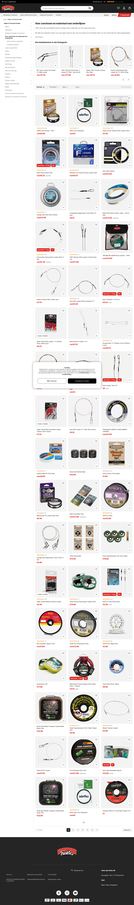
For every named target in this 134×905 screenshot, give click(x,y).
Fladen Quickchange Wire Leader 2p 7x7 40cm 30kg (119, 71)
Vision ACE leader (75, 556)
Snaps (7, 51)
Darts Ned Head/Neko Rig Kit (112, 770)
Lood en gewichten (11, 48)
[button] (117, 1)
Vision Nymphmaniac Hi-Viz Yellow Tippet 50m (83, 729)
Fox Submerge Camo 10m (78, 770)
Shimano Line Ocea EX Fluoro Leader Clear (83, 173)
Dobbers (7, 74)
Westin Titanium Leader (110, 728)
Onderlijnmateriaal (12, 44)
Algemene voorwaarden (34, 874)
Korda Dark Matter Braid (77, 472)
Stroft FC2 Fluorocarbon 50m (79, 643)
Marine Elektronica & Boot (28, 15)
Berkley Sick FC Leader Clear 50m (48, 515)
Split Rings (8, 64)
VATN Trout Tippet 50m (110, 643)
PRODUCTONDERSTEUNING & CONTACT (15, 880)
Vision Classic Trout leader (111, 473)
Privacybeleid (52, 874)
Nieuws (106, 15)
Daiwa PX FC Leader (43, 770)
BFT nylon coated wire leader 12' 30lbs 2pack (46, 71)
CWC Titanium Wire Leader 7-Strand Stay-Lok (83, 258)
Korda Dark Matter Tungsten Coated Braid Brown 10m (50, 727)
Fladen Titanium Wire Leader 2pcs (48, 299)
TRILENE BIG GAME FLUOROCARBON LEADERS (115, 430)
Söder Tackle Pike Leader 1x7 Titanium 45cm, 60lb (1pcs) (49, 342)
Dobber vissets (10, 80)
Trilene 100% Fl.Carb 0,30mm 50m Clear (95, 71)
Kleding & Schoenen (46, 15)
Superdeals (125, 15)
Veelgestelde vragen (54, 879)
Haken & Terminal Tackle (15, 19)
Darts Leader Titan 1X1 (110, 385)
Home (4, 19)
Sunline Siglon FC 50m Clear (46, 473)
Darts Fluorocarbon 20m (44, 173)
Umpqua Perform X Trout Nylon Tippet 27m (116, 811)
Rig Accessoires (10, 67)
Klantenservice (97, 2)
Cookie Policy (66, 374)
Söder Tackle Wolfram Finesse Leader (49, 601)
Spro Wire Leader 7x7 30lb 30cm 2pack (83, 429)
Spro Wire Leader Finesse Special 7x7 (82, 301)
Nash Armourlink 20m (77, 514)
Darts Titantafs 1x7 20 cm (111, 299)
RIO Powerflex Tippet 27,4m (46, 643)
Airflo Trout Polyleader (77, 130)
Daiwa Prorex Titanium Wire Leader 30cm (116, 130)
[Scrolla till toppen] (84, 822)
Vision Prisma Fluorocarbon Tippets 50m (83, 601)
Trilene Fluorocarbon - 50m (45, 130)
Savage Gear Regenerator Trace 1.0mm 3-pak (50, 558)
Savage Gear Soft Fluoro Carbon (47, 215)
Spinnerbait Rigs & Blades (13, 57)
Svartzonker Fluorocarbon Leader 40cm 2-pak (50, 258)
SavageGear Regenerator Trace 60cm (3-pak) (83, 214)
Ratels (7, 87)
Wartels (7, 54)
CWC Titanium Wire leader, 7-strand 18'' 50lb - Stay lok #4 (70, 71)
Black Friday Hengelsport (109, 885)
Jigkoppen (8, 30)
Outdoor (58, 15)
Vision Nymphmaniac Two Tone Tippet (115, 556)
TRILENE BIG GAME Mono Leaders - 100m (116, 255)
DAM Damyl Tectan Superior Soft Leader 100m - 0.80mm (83, 685)
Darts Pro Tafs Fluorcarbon (111, 601)
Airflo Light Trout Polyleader (79, 812)
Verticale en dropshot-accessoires (16, 96)
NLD (10, 2)
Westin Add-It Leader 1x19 (78, 341)
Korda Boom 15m (42, 684)
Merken (114, 15)
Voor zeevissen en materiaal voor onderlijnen (16, 37)
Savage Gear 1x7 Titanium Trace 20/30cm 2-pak (116, 344)
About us (9, 874)
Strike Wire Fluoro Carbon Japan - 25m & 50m (116, 214)
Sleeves (7, 77)
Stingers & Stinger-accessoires (15, 33)
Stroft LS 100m (107, 515)
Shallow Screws (10, 61)
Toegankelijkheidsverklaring (36, 879)
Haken (7, 26)
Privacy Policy (84, 372)
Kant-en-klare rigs (11, 70)
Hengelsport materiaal (10, 15)
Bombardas (8, 90)
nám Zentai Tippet (108, 171)
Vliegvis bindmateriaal (12, 83)
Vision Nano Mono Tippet (111, 684)
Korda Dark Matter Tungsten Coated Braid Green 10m (50, 812)
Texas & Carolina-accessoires (14, 93)
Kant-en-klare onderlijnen (15, 41)
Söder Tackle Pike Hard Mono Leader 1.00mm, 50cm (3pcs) (49, 430)
